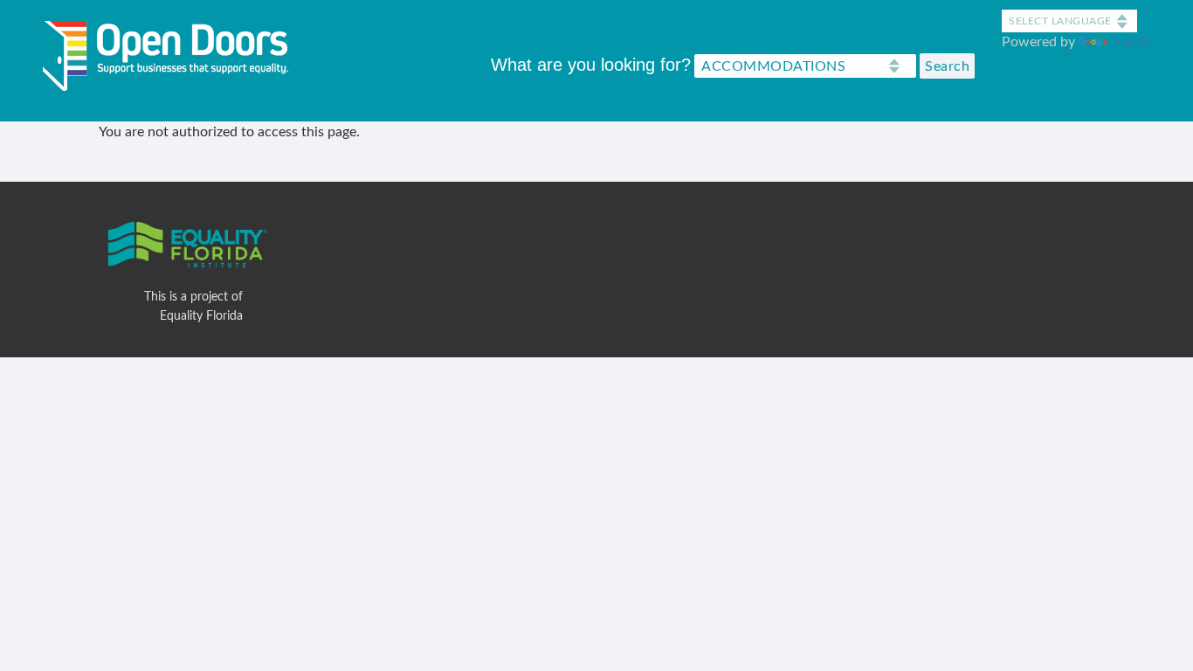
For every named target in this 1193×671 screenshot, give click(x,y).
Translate (1138, 42)
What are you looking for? (591, 64)
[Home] (172, 52)
